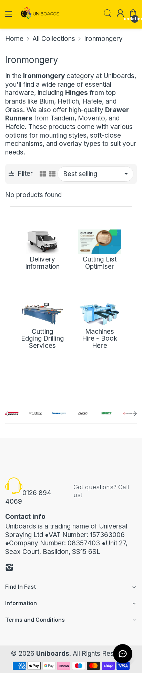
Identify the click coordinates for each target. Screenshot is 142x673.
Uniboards (52, 654)
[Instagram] (9, 568)
